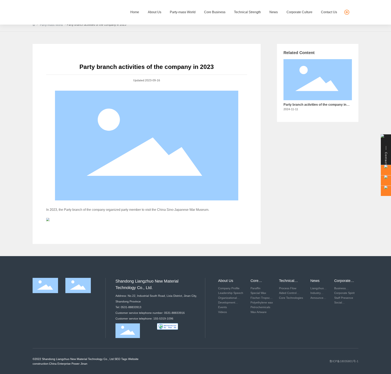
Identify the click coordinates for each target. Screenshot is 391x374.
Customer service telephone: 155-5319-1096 (144, 318)
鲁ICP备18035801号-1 (343, 361)
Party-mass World (51, 24)
